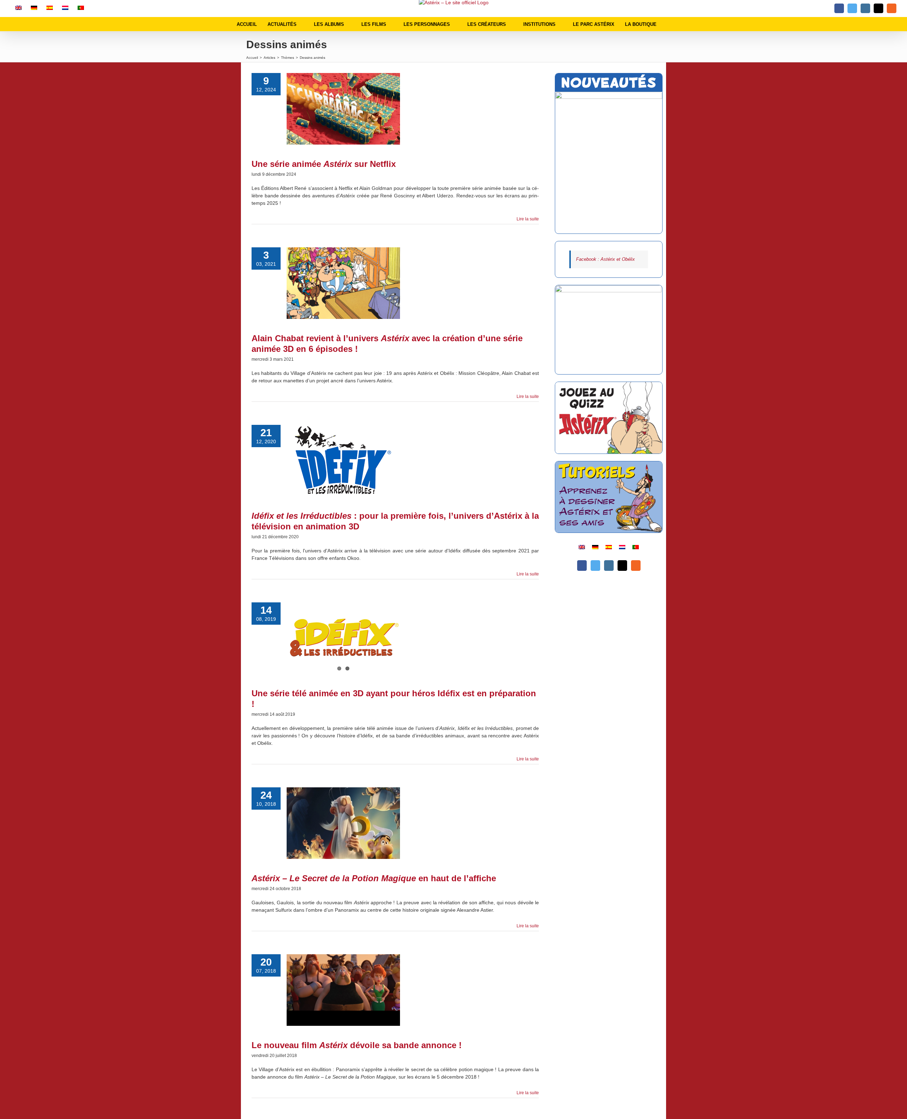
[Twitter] (595, 565)
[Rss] (636, 565)
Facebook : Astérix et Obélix (605, 259)
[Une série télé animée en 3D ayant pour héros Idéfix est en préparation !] (343, 638)
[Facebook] (582, 565)
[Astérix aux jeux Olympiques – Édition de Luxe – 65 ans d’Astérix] (608, 163)
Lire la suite (528, 219)
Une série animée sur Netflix (324, 164)
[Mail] (622, 565)
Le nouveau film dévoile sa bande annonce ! (357, 1045)
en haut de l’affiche (374, 878)
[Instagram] (609, 565)
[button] (669, 24)
